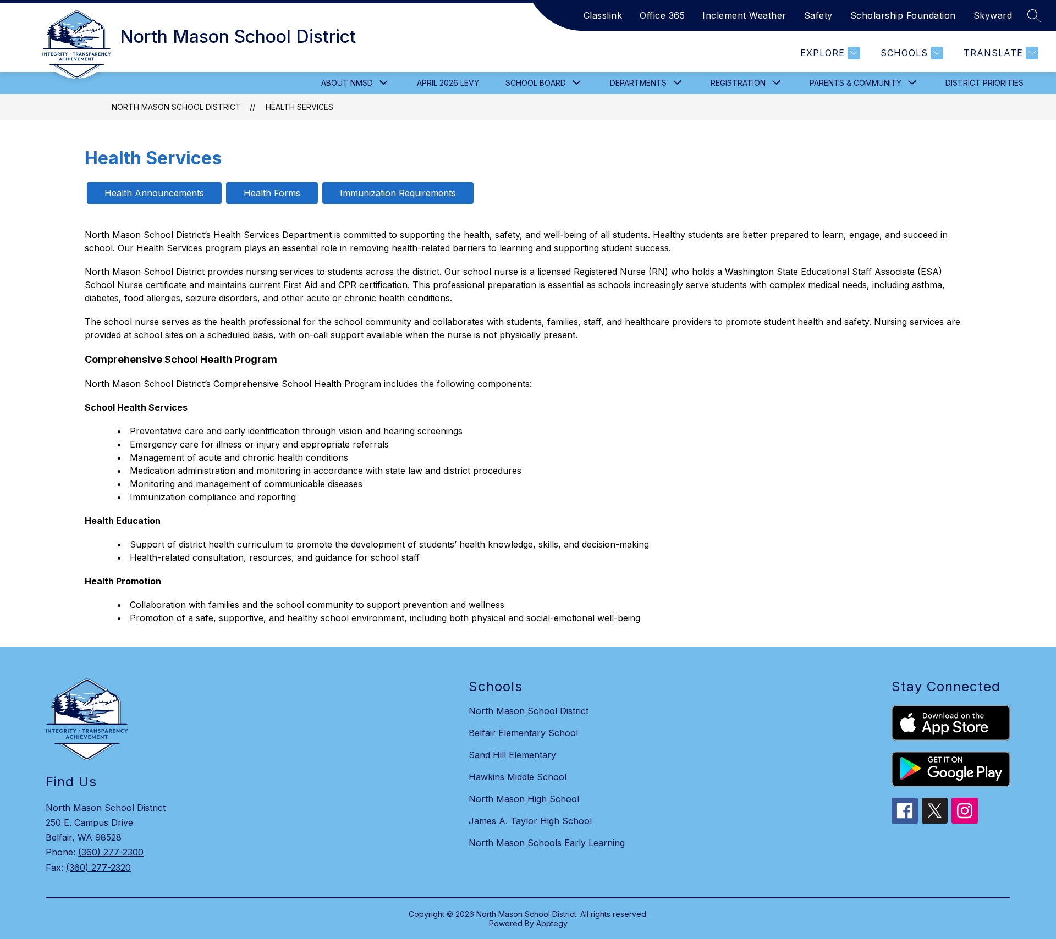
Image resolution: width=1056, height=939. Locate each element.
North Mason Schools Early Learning (547, 842)
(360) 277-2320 (98, 867)
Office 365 (662, 15)
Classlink (603, 15)
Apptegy (552, 923)
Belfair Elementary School (523, 732)
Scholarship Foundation (903, 15)
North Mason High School (524, 798)
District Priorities (984, 82)
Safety (818, 15)
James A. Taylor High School (530, 820)
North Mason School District (176, 107)
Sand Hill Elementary (512, 754)
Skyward (993, 15)
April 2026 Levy (448, 82)
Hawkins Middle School (517, 776)
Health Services (299, 107)
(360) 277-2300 (111, 852)
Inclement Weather (744, 15)
